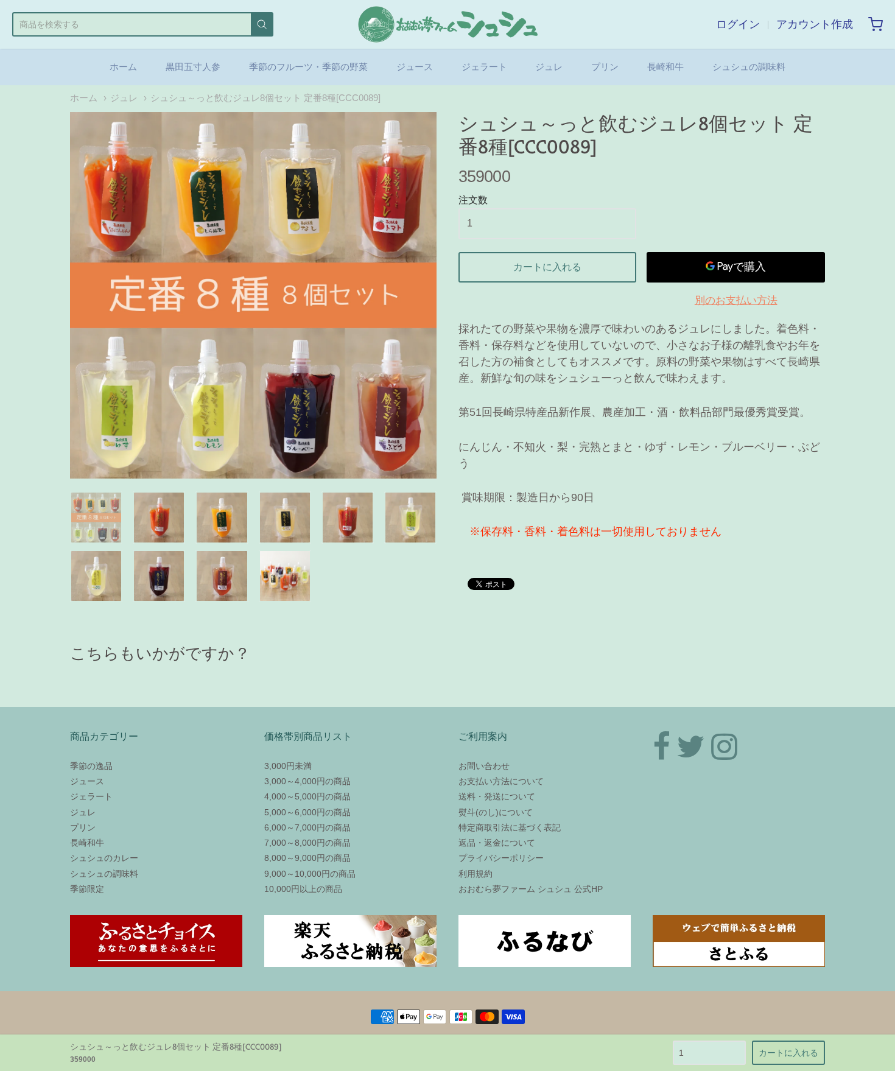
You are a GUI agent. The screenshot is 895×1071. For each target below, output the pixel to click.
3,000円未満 (288, 766)
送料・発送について (496, 796)
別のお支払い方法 (736, 300)
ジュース (414, 66)
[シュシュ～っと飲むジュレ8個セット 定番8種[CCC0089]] (253, 295)
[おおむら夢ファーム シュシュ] (448, 24)
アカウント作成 (814, 24)
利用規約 (475, 874)
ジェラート (484, 66)
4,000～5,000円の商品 (307, 796)
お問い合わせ (484, 766)
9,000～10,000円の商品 (310, 874)
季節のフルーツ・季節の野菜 (308, 66)
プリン (605, 66)
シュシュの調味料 (748, 66)
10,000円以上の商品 (303, 889)
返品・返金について (496, 843)
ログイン (738, 24)
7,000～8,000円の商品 (307, 843)
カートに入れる (547, 267)
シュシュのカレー (104, 858)
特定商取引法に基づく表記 (509, 827)
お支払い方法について (501, 781)
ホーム (123, 66)
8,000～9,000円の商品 (307, 858)
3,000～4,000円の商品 (307, 781)
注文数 (473, 200)
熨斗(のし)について (495, 812)
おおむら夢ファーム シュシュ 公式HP (530, 889)
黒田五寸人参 (193, 66)
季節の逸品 (91, 766)
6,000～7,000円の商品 (307, 827)
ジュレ (549, 66)
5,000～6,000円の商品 (307, 812)
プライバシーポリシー (501, 858)
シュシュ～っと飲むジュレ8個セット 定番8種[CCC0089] (265, 98)
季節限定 (87, 889)
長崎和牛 (665, 66)
